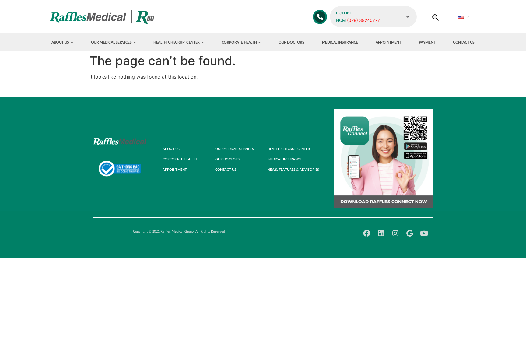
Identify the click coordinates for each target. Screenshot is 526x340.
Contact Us (464, 42)
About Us (60, 42)
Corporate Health (239, 42)
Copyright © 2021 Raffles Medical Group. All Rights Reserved (179, 231)
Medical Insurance (340, 42)
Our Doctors (291, 42)
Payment (427, 42)
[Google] (409, 233)
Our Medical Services (234, 149)
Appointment (388, 42)
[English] (464, 17)
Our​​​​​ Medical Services (111, 42)
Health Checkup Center (176, 42)
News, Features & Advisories (293, 169)
